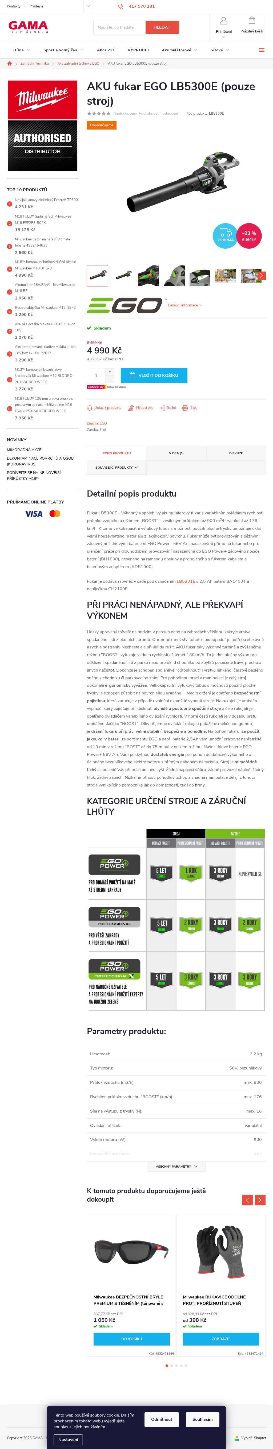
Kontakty (14, 6)
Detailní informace (183, 305)
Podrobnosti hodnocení (158, 113)
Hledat (162, 27)
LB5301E (186, 581)
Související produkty (114, 467)
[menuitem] (22, 50)
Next (260, 1200)
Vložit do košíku (158, 375)
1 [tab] (167, 1365)
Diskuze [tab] (236, 453)
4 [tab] (181, 1365)
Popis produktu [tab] (117, 453)
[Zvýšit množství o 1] (109, 372)
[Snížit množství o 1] (109, 379)
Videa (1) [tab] (176, 453)
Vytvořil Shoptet (253, 1438)
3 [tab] (176, 1365)
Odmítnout (161, 1419)
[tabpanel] (131, 1285)
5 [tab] (186, 1365)
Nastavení (68, 1440)
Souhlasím (202, 1419)
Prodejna (36, 6)
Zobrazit (221, 1339)
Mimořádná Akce (24, 449)
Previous (247, 1200)
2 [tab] (171, 1365)
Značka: (97, 423)
